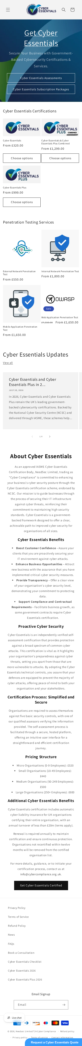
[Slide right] (49, 436)
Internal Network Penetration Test (60, 271)
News (11, 934)
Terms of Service (18, 917)
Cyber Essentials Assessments (41, 78)
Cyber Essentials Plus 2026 (25, 979)
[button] (8, 9)
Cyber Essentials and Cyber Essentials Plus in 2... (32, 382)
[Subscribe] (63, 1004)
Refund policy (67, 1031)
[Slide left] (32, 436)
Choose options (22, 158)
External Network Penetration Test (19, 273)
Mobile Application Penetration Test (20, 328)
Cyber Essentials (12, 140)
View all (8, 362)
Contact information (62, 1037)
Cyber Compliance (46, 1031)
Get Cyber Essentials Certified (41, 885)
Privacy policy (20, 1037)
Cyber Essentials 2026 (22, 970)
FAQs (11, 944)
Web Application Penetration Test (59, 317)
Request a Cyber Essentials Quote (54, 1042)
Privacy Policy (16, 908)
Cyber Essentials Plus (14, 187)
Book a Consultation (21, 952)
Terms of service (39, 1037)
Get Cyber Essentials (41, 37)
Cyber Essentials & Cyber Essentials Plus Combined (55, 142)
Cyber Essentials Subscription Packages (41, 89)
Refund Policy (17, 925)
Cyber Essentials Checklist (25, 961)
